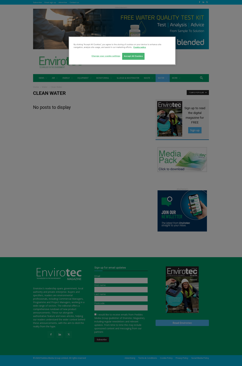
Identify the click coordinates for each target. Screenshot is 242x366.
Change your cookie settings (106, 56)
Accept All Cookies (133, 56)
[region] (122, 51)
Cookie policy (139, 47)
